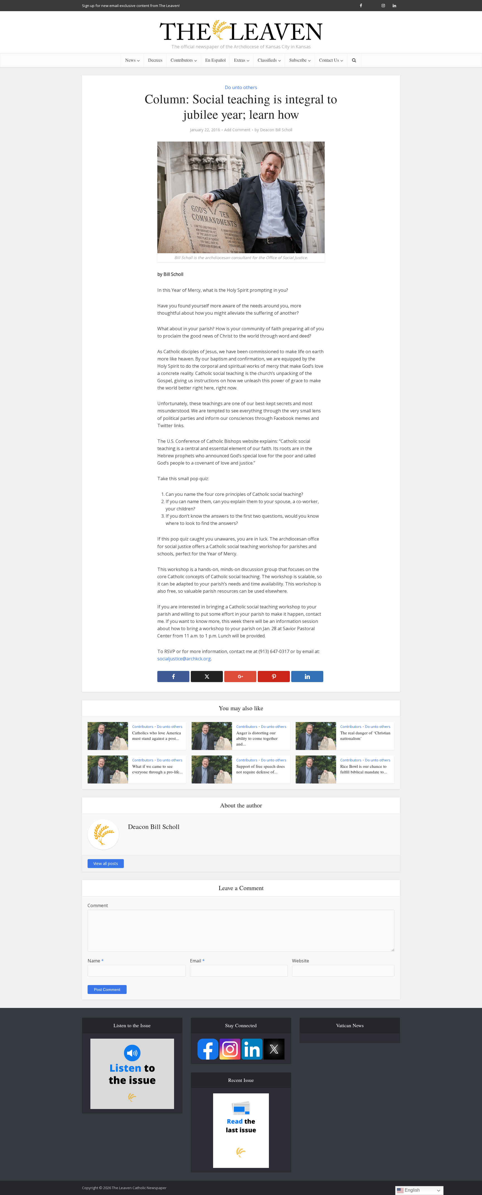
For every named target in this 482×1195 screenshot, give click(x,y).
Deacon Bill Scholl (276, 129)
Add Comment (237, 129)
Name (96, 961)
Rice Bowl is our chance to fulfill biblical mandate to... (363, 769)
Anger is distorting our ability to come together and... (257, 738)
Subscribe (298, 60)
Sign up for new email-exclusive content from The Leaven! (131, 5)
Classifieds (267, 60)
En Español (215, 60)
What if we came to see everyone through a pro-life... (157, 769)
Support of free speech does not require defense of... (260, 769)
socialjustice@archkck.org (184, 659)
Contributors (182, 60)
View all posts (105, 863)
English (412, 1190)
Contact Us (329, 60)
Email (197, 961)
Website (300, 961)
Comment (98, 905)
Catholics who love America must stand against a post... (156, 735)
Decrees (155, 60)
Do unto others (241, 87)
